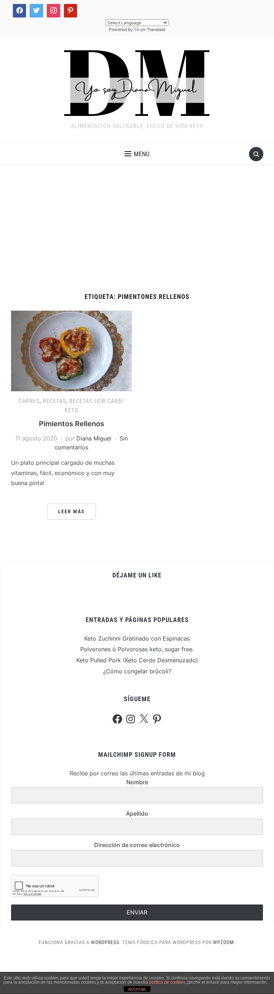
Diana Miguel (93, 438)
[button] (137, 154)
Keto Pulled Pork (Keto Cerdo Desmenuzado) (137, 660)
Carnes (29, 401)
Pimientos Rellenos (71, 423)
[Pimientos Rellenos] (71, 350)
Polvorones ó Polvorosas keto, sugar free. (137, 649)
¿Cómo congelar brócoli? (137, 671)
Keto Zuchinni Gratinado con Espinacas (137, 638)
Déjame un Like (137, 575)
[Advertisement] (137, 229)
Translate (156, 29)
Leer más (71, 511)
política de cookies (167, 982)
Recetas (54, 401)
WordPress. (106, 942)
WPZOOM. (224, 942)
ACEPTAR (137, 989)
